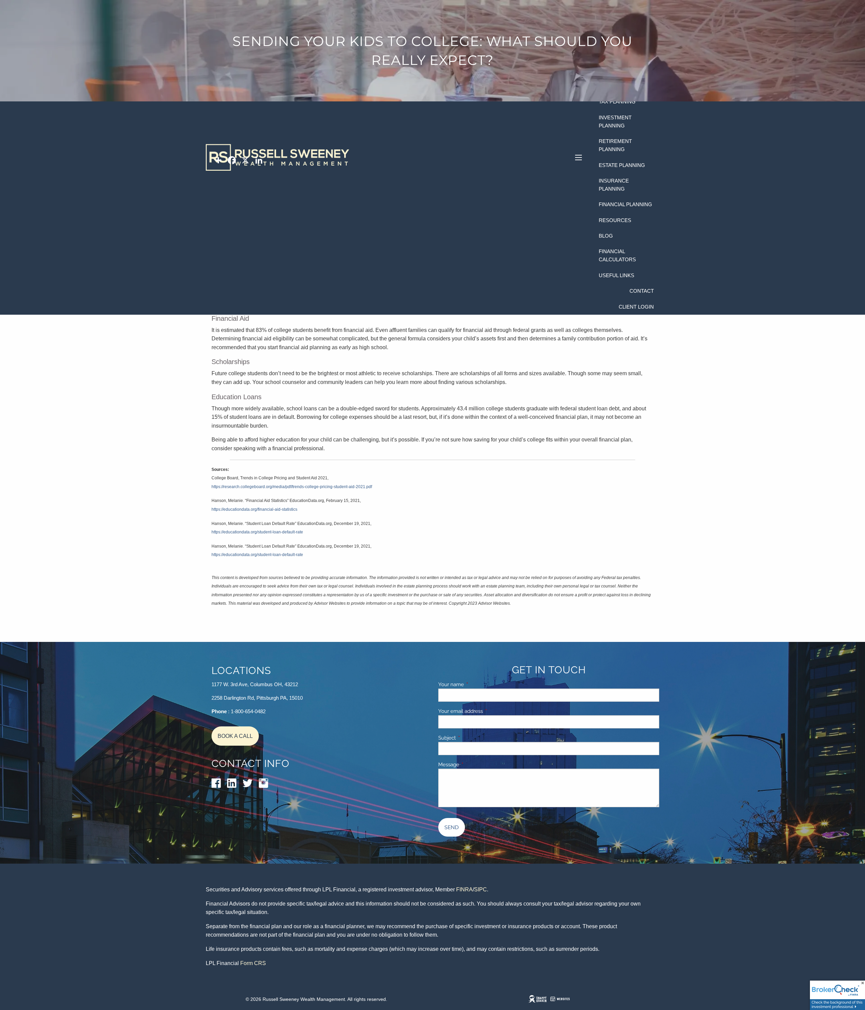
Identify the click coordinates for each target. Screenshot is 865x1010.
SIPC (480, 889)
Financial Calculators (617, 255)
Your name (474, 684)
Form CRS (253, 963)
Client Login (636, 307)
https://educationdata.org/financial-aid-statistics (254, 509)
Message (472, 765)
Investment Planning (615, 121)
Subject (470, 738)
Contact (641, 291)
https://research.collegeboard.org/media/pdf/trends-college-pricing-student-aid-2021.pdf (292, 486)
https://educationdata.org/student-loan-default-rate (257, 532)
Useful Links (616, 275)
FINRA (464, 889)
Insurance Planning (614, 185)
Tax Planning (617, 101)
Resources (615, 220)
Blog (606, 236)
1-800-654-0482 (248, 711)
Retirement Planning (615, 145)
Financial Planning (625, 204)
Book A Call (235, 736)
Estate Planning (622, 165)
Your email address (483, 711)
